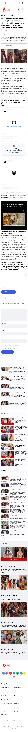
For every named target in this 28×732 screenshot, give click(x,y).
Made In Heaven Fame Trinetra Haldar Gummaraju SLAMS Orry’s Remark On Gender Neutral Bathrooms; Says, (20, 437)
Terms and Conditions (7, 723)
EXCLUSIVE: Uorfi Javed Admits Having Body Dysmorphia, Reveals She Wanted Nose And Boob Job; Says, (21, 453)
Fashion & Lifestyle (6, 696)
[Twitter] (14, 673)
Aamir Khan (4, 706)
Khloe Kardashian (13, 274)
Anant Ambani (4, 274)
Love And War (18, 703)
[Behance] (14, 676)
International (9, 45)
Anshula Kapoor (5, 709)
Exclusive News (5, 687)
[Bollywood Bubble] (6, 9)
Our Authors (22, 723)
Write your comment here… (8, 308)
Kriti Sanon (3, 714)
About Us (3, 721)
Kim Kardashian (22, 274)
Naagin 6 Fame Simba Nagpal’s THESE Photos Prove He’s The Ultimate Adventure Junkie (17, 522)
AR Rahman (17, 706)
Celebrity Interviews (19, 693)
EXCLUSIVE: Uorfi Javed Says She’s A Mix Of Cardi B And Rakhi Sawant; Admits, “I (21, 428)
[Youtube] (10, 673)
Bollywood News (18, 687)
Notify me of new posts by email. (9, 348)
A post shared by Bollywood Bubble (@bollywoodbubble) (15, 141)
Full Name (3, 323)
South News (17, 690)
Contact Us (10, 721)
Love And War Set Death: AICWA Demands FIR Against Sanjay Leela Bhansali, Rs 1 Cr (21, 444)
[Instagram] (6, 673)
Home (2, 45)
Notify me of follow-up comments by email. (11, 345)
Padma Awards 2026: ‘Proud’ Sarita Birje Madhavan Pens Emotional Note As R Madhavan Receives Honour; (20, 462)
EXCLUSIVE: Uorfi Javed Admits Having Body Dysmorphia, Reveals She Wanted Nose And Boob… (13, 571)
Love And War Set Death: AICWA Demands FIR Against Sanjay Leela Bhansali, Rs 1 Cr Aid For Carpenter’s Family (17, 378)
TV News (3, 690)
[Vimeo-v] (17, 673)
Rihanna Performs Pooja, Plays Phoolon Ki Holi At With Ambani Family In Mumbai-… (14, 598)
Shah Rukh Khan (18, 709)
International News (6, 693)
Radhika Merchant (5, 277)
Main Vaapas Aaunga (6, 712)
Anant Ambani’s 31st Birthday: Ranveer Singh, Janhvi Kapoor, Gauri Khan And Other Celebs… (14, 625)
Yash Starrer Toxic (18, 712)
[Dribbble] (24, 673)
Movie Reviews (18, 696)
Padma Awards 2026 (6, 703)
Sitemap (16, 723)
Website (3, 338)
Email (2, 330)
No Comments (13, 31)
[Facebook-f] (3, 673)
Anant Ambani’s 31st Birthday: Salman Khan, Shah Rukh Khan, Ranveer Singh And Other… (13, 653)
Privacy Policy (17, 721)
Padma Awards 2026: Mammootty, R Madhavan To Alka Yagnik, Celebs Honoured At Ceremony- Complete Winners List (17, 404)
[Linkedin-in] (21, 673)
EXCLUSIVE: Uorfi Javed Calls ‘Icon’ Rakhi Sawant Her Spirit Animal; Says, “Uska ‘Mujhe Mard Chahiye (20, 420)
